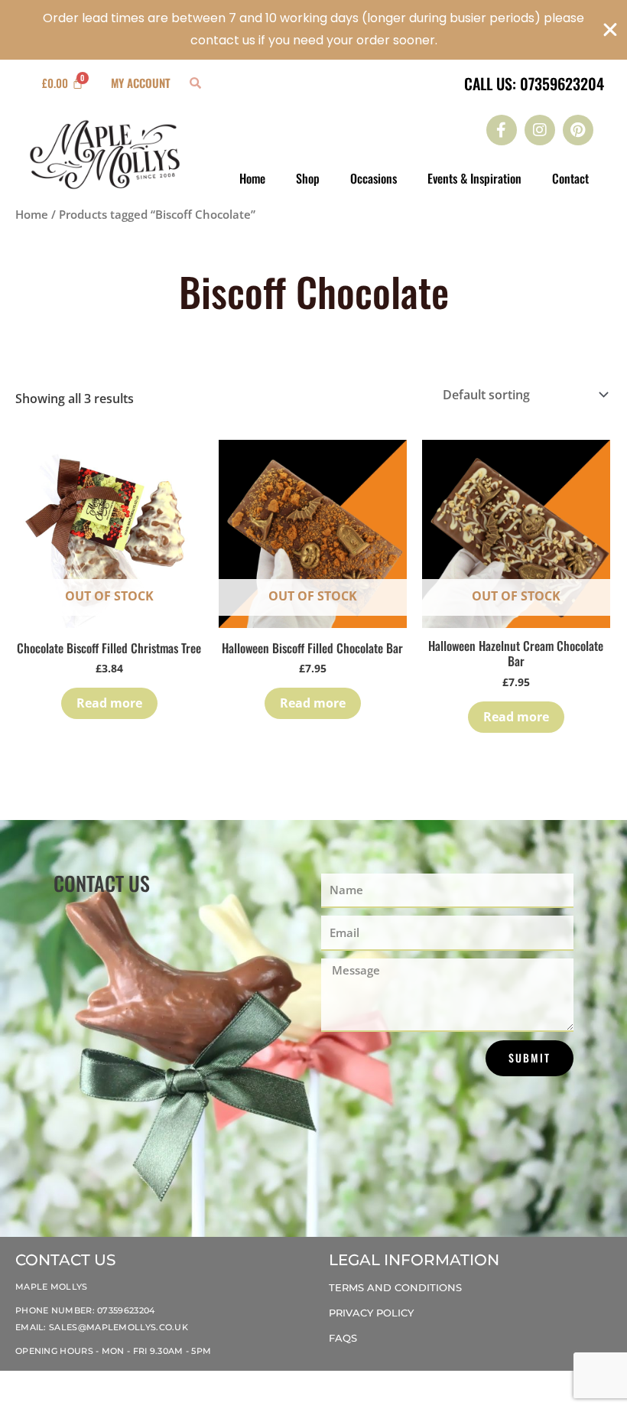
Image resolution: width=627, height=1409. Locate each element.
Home (252, 178)
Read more (109, 703)
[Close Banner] (610, 30)
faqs (343, 1338)
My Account (141, 82)
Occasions (373, 178)
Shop (308, 178)
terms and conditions (395, 1287)
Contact (570, 178)
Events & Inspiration (474, 178)
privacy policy (371, 1312)
